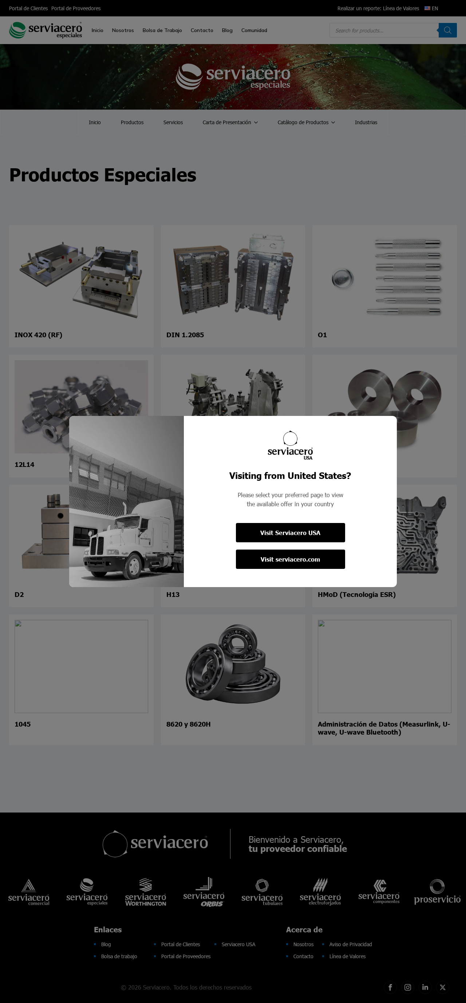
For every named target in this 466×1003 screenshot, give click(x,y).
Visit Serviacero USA (290, 532)
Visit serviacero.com (290, 559)
